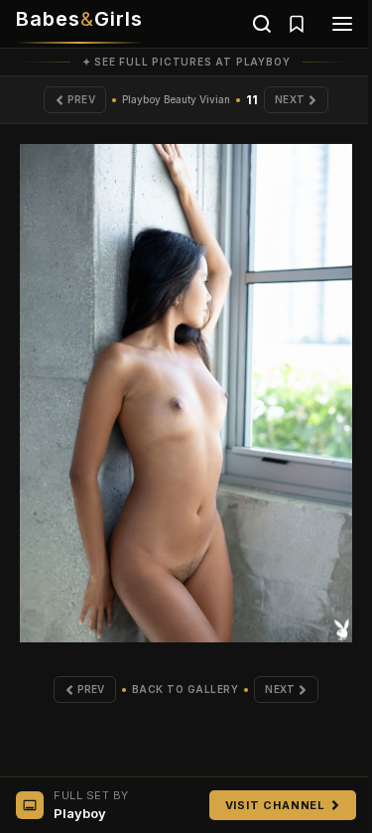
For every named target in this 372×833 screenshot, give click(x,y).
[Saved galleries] (296, 24)
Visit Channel (275, 805)
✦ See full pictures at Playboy (186, 62)
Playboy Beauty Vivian (176, 99)
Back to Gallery (185, 689)
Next (290, 99)
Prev (81, 99)
